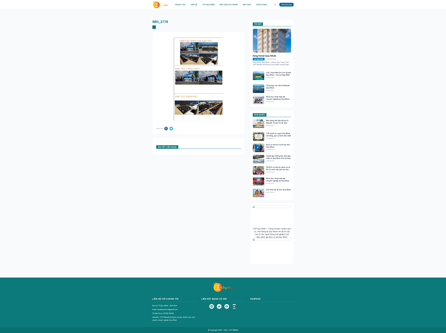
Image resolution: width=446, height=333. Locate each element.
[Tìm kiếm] (275, 5)
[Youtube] (234, 306)
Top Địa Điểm (208, 4)
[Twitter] (219, 306)
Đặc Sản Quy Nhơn (229, 4)
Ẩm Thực (247, 4)
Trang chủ (180, 4)
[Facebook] (226, 306)
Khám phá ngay (286, 4)
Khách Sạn (261, 4)
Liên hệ (193, 4)
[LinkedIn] (211, 306)
